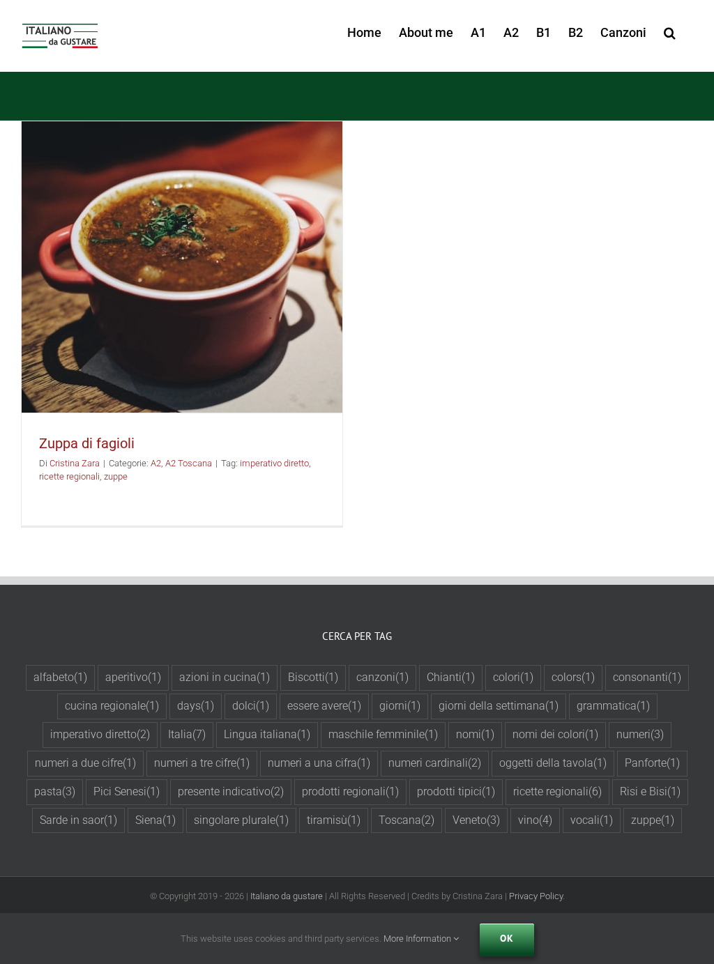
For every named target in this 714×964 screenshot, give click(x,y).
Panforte (652, 763)
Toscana (406, 820)
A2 (156, 463)
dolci (250, 705)
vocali (591, 820)
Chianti (451, 677)
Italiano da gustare (286, 896)
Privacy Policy (536, 896)
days (195, 705)
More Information (418, 938)
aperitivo (133, 677)
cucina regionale (112, 705)
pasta (54, 791)
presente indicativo (231, 791)
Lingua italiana (267, 734)
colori (513, 677)
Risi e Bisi (650, 791)
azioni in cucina (224, 677)
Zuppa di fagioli (87, 443)
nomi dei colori (555, 734)
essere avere (324, 705)
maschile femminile (383, 734)
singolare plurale (241, 820)
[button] (670, 29)
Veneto (476, 820)
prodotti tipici (456, 791)
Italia (187, 734)
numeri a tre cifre (202, 763)
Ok (507, 938)
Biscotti (313, 677)
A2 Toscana (188, 463)
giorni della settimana (499, 705)
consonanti (647, 677)
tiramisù (333, 820)
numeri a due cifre (85, 763)
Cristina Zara (75, 463)
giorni (399, 705)
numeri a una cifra (319, 763)
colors (573, 677)
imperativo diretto (274, 463)
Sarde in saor (78, 820)
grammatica (613, 705)
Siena (155, 820)
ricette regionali (69, 476)
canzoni (382, 677)
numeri (640, 734)
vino (535, 820)
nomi (475, 734)
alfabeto (60, 677)
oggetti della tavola (553, 763)
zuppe (116, 476)
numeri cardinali (434, 763)
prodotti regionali (350, 791)
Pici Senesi (126, 791)
